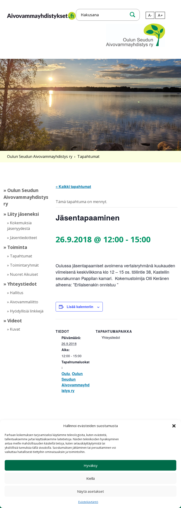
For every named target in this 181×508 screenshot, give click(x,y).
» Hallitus (15, 292)
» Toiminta (15, 247)
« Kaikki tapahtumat (73, 186)
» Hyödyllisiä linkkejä (25, 311)
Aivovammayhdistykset (27, 19)
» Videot (13, 320)
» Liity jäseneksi (21, 214)
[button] (174, 426)
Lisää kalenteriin (80, 306)
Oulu (66, 373)
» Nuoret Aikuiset (22, 274)
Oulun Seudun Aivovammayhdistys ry (39, 156)
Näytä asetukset (90, 491)
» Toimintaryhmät (23, 265)
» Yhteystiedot (20, 284)
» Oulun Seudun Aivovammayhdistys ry (26, 197)
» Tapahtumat (19, 256)
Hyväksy (91, 465)
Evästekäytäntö (88, 502)
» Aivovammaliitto (22, 301)
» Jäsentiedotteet (22, 237)
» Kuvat (13, 329)
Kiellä (90, 478)
